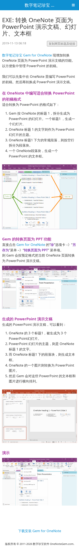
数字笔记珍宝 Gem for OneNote (27, 55)
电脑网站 (39, 538)
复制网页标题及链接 (62, 44)
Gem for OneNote (30, 244)
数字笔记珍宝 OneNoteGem (51, 5)
